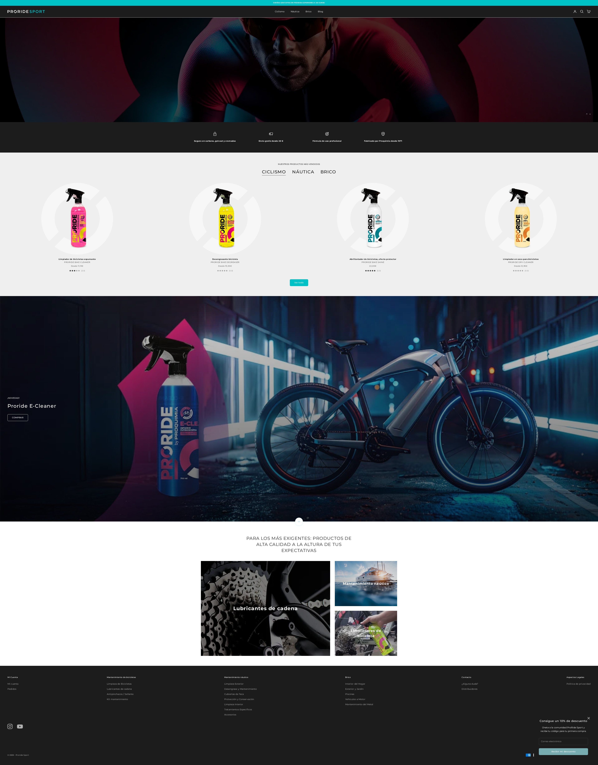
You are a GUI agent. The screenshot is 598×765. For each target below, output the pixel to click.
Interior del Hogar (355, 683)
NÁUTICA (303, 171)
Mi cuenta (12, 683)
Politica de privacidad (579, 683)
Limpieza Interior (233, 704)
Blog (320, 11)
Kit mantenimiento (117, 699)
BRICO (328, 171)
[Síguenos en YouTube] (19, 726)
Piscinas (349, 694)
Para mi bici (280, 79)
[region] (299, 70)
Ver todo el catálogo (318, 79)
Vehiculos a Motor (355, 699)
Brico (309, 11)
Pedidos (11, 689)
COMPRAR (18, 417)
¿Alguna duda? (470, 683)
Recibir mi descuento (563, 751)
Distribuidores (469, 689)
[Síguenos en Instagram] (9, 726)
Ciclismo (280, 11)
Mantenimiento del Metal (359, 704)
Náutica (295, 11)
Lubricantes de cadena (119, 689)
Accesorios (230, 714)
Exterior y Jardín (354, 689)
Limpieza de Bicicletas (119, 683)
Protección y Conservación (239, 699)
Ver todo (299, 282)
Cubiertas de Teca (234, 694)
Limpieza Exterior (234, 683)
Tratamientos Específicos (238, 709)
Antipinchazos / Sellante (120, 694)
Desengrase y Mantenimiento (240, 689)
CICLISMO (274, 171)
